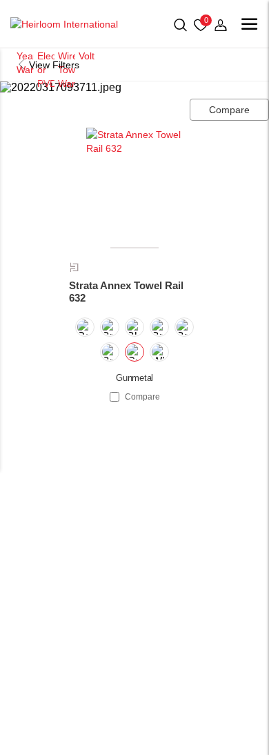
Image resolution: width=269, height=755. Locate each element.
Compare (229, 109)
